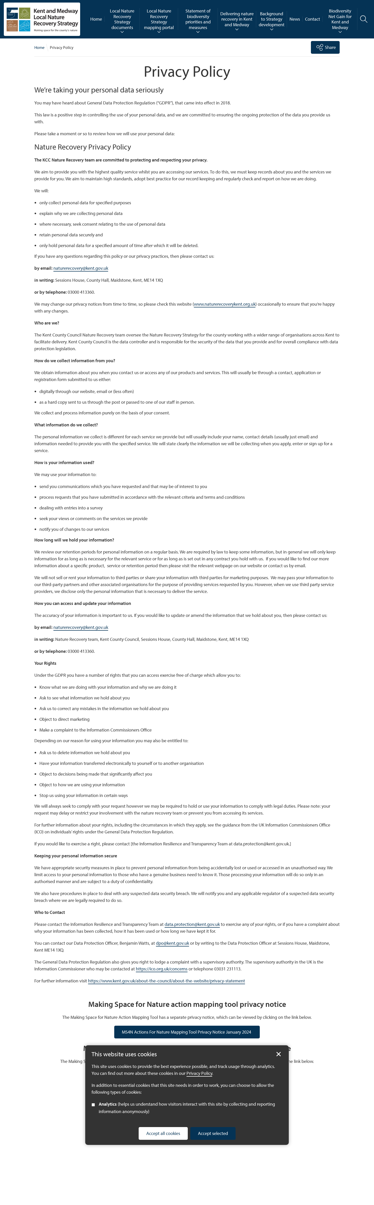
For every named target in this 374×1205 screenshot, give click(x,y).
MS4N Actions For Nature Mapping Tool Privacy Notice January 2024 (187, 1032)
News (295, 19)
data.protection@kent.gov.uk (192, 924)
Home (96, 19)
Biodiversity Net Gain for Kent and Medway (340, 19)
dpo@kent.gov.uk (172, 943)
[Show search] (363, 19)
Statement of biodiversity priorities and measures (198, 19)
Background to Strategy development (271, 19)
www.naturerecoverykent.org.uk (224, 304)
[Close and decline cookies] (278, 1054)
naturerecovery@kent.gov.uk (80, 268)
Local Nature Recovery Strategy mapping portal (159, 19)
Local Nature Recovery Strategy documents (122, 19)
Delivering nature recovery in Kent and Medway (237, 19)
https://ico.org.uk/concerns (162, 969)
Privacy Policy (199, 1073)
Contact (312, 19)
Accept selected (213, 1133)
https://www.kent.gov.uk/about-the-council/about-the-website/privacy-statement (166, 981)
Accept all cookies (163, 1133)
